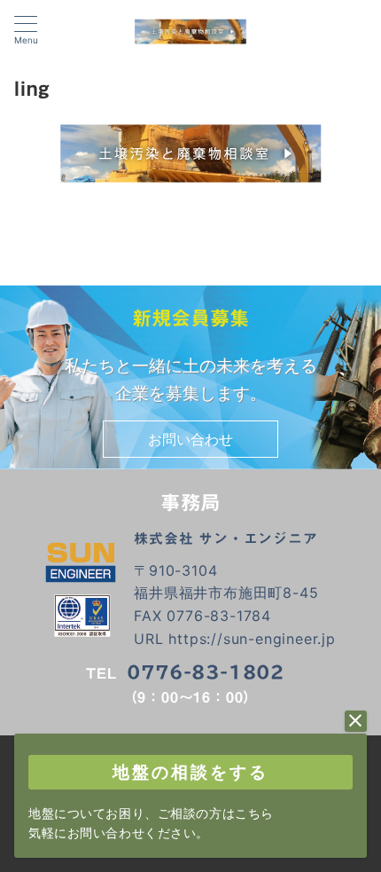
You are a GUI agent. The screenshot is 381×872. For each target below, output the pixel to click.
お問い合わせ (190, 439)
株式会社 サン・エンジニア (225, 538)
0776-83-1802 (205, 672)
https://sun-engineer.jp (251, 639)
